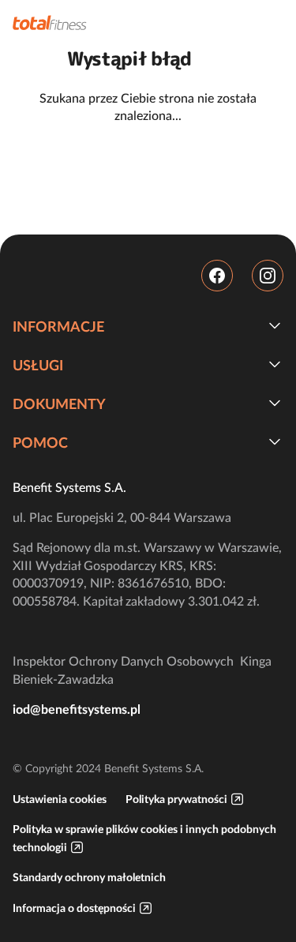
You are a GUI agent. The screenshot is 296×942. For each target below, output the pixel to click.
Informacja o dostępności (74, 908)
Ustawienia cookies (60, 799)
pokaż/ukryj (275, 325)
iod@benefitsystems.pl (77, 709)
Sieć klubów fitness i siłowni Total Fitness (50, 22)
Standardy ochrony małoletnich (89, 877)
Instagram (267, 275)
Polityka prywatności (176, 799)
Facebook (217, 275)
